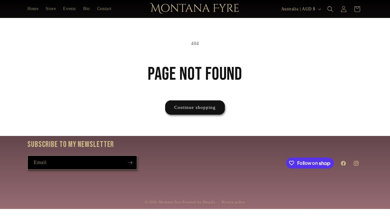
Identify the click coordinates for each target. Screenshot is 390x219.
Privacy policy (233, 202)
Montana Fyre (170, 202)
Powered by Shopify (199, 202)
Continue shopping (195, 107)
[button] (330, 9)
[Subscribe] (130, 162)
